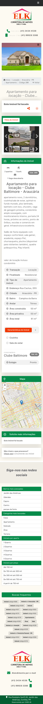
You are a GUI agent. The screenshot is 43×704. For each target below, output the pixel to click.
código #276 (14, 617)
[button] (6, 136)
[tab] (11, 120)
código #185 (29, 613)
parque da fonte (10, 509)
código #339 (21, 629)
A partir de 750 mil (11, 583)
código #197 (12, 609)
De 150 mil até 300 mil (13, 571)
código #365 (29, 609)
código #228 (29, 625)
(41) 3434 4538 (28, 31)
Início (7, 80)
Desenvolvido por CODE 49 (21, 702)
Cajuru (6, 501)
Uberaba (7, 497)
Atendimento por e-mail (23, 673)
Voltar (37, 82)
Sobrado (7, 526)
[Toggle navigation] (38, 3)
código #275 (12, 613)
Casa (6, 518)
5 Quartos (8, 559)
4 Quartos (8, 555)
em (29, 601)
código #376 (21, 641)
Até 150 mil (8, 567)
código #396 (29, 637)
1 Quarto (7, 542)
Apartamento (11, 82)
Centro (6, 505)
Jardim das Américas (12, 493)
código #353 (12, 637)
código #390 (14, 621)
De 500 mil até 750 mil (13, 579)
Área (5, 530)
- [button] (5, 388)
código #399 (17, 605)
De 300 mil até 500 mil (13, 575)
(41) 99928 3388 (29, 35)
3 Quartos (8, 551)
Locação (15, 80)
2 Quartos (8, 547)
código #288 (10, 601)
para (12, 625)
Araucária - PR (28, 80)
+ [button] (5, 385)
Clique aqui (8, 454)
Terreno (7, 534)
